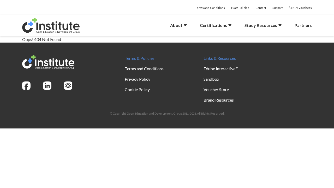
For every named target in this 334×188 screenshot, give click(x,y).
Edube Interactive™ (221, 68)
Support (277, 7)
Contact (260, 7)
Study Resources (261, 25)
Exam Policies (240, 7)
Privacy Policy (137, 79)
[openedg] (68, 85)
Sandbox (211, 79)
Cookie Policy (137, 89)
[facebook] (26, 85)
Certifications (214, 25)
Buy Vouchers (302, 7)
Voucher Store (216, 89)
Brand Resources (219, 99)
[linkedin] (47, 85)
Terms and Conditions (210, 7)
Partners (303, 25)
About (176, 25)
